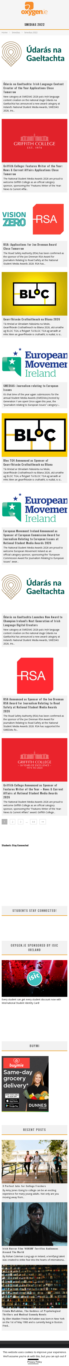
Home (5, 32)
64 (33, 821)
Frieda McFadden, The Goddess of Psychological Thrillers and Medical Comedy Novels (32, 1312)
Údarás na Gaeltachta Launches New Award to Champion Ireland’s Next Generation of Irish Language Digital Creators (32, 621)
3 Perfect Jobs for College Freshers (24, 1186)
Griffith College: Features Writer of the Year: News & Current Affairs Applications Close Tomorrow (33, 170)
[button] (34, 58)
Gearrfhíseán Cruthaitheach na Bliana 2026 (31, 319)
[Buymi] (25, 1111)
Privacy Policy (34, 1362)
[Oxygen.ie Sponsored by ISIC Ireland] (34, 996)
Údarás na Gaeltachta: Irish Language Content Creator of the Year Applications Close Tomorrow (33, 88)
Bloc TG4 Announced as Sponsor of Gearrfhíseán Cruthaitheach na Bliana (28, 462)
